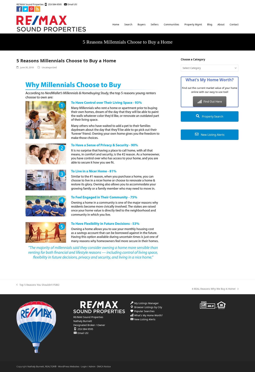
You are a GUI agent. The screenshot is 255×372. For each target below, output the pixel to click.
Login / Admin (88, 366)
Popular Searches (144, 311)
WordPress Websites (68, 366)
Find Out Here (212, 101)
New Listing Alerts (212, 135)
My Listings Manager (146, 303)
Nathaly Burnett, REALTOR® (42, 366)
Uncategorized (49, 67)
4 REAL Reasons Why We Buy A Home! (214, 289)
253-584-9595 (55, 4)
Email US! (72, 4)
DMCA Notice (104, 366)
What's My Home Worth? (148, 315)
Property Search (212, 116)
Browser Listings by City (148, 307)
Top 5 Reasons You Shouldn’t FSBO (37, 285)
